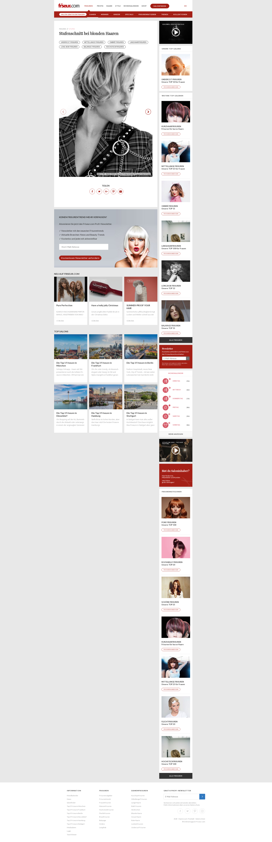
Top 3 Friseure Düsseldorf (77, 817)
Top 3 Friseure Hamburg (76, 820)
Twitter (99, 191)
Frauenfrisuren (105, 803)
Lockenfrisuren (137, 824)
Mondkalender (131, 6)
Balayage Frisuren (92, 47)
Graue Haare (136, 817)
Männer (105, 14)
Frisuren (88, 6)
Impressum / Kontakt (186, 819)
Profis (100, 6)
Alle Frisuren (175, 340)
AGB (175, 819)
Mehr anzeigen (176, 434)
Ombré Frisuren (117, 42)
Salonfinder (160, 6)
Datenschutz (177, 364)
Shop (144, 6)
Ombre (102, 824)
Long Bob (102, 827)
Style (118, 6)
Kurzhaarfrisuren (138, 795)
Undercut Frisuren (69, 42)
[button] (148, 112)
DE (185, 6)
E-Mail (120, 191)
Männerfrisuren (105, 806)
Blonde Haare (136, 813)
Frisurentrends (105, 799)
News (69, 799)
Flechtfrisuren (104, 813)
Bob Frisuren (136, 806)
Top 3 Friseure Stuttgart (76, 824)
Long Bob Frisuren (69, 47)
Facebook (92, 191)
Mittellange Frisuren (93, 42)
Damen (92, 14)
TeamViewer (72, 834)
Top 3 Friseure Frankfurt (76, 810)
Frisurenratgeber (147, 14)
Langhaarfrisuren (138, 42)
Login (69, 831)
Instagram (202, 811)
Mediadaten (71, 827)
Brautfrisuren (104, 817)
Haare (109, 6)
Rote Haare (135, 820)
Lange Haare (136, 803)
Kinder (117, 14)
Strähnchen (135, 810)
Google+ (106, 191)
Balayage (102, 820)
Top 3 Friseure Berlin (75, 813)
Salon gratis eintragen (73, 14)
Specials (129, 14)
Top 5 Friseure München (76, 806)
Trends (164, 14)
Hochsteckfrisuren (115, 47)
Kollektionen (180, 14)
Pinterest (113, 191)
